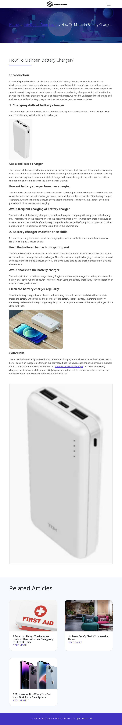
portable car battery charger (69, 366)
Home (14, 24)
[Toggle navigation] (109, 4)
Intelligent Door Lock (40, 24)
